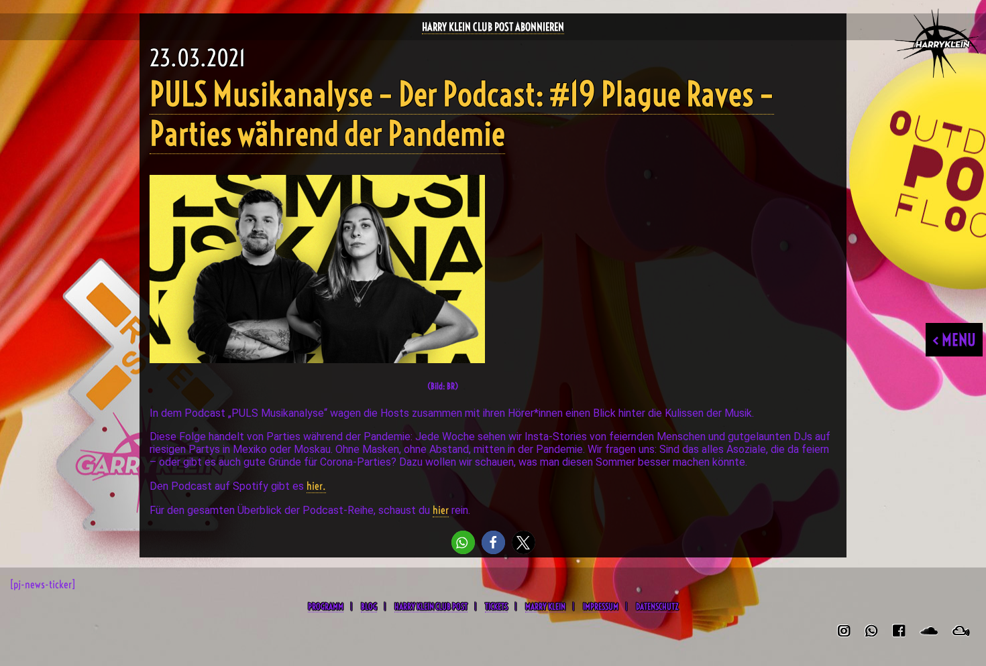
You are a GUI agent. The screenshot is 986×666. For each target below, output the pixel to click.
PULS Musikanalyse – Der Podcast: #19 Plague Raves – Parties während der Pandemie (462, 113)
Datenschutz (657, 606)
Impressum (600, 606)
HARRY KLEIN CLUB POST (431, 606)
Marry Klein (545, 606)
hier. (316, 485)
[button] (463, 542)
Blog (369, 606)
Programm (325, 606)
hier (441, 510)
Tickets (496, 606)
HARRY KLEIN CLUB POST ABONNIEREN (493, 27)
